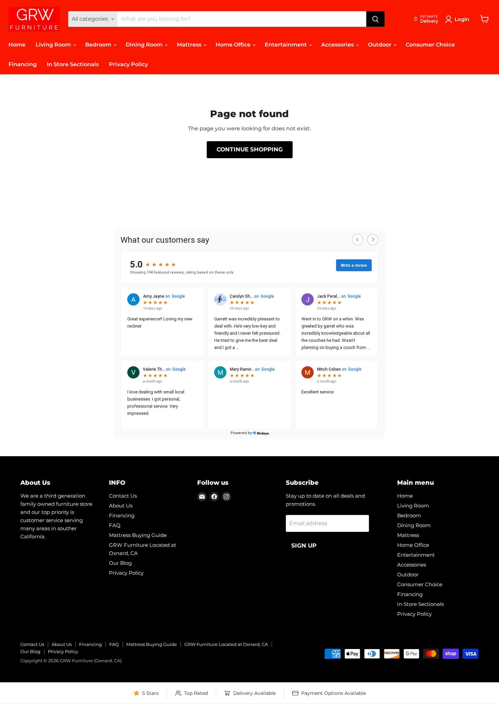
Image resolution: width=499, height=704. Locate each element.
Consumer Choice (430, 44)
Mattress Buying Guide (138, 535)
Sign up (303, 545)
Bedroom (99, 44)
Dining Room (145, 44)
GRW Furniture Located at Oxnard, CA (226, 644)
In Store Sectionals (73, 64)
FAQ (115, 525)
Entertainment (286, 44)
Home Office (234, 44)
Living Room (54, 44)
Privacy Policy (128, 64)
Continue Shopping (250, 149)
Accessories (338, 44)
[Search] (375, 19)
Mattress (190, 44)
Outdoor (380, 44)
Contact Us (123, 496)
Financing (22, 64)
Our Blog (120, 563)
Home (16, 44)
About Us (120, 505)
